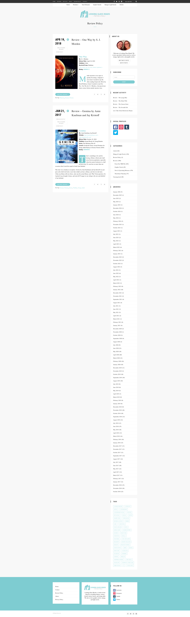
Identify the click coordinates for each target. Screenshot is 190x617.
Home (54, 1)
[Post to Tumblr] (101, 94)
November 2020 (117, 332)
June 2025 (116, 198)
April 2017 (116, 472)
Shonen (130, 547)
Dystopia (129, 512)
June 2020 (116, 348)
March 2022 (116, 283)
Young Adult (81, 188)
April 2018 (116, 433)
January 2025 (116, 205)
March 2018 (116, 436)
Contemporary (123, 509)
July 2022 (115, 270)
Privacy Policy (59, 599)
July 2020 (115, 345)
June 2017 (116, 465)
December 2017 (117, 446)
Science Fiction (69, 98)
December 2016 (117, 485)
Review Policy (77, 1)
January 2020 (116, 364)
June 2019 (116, 387)
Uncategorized (117, 177)
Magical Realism (118, 527)
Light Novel (122, 524)
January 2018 (116, 443)
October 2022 (117, 263)
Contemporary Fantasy (119, 512)
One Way (83, 56)
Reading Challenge (126, 541)
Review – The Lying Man (120, 97)
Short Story (116, 550)
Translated (116, 562)
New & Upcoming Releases (61, 48)
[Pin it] (104, 94)
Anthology (127, 506)
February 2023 (117, 250)
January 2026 (116, 192)
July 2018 (115, 423)
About (70, 1)
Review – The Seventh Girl (120, 107)
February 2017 (117, 478)
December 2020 (117, 329)
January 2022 (116, 289)
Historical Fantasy (118, 521)
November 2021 (117, 296)
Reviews (59, 1)
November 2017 (117, 449)
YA (123, 565)
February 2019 (117, 400)
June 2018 (116, 426)
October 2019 (117, 374)
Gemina (82, 130)
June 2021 (116, 309)
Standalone (125, 550)
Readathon (116, 541)
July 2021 (115, 306)
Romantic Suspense (125, 544)
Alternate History (118, 506)
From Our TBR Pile (60, 119)
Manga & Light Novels (110, 4)
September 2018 (117, 416)
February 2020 (117, 361)
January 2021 (116, 325)
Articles (65, 1)
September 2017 (117, 456)
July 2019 (115, 384)
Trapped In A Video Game (127, 562)
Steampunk (116, 553)
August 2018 (116, 420)
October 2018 (117, 413)
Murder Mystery (127, 530)
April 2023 (116, 244)
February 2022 (117, 286)
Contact (85, 1)
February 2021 (117, 322)
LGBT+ (115, 524)
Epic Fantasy (117, 515)
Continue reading (62, 94)
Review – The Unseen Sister (120, 104)
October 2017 (117, 452)
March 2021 (116, 319)
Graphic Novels (97, 4)
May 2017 (116, 469)
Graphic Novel (117, 518)
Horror (127, 521)
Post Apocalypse (126, 538)
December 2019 (117, 368)
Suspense (116, 556)
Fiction (130, 515)
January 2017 (116, 482)
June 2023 (116, 237)
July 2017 (115, 462)
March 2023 (116, 247)
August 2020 (116, 342)
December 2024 (117, 208)
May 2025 (116, 201)
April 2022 (116, 280)
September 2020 (117, 338)
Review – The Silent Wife (120, 101)
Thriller (75, 188)
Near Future (123, 532)
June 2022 (116, 273)
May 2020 (116, 351)
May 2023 (116, 241)
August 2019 (116, 381)
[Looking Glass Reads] (95, 14)
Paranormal (117, 538)
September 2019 (117, 377)
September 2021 (117, 299)
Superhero (124, 553)
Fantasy (124, 515)
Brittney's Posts (124, 60)
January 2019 (116, 403)
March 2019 (116, 397)
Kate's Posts (124, 62)
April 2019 (116, 394)
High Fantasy (126, 518)
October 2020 (117, 335)
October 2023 (117, 228)
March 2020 (116, 358)
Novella (124, 535)
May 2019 (116, 390)
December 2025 (117, 195)
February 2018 (117, 439)
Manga (126, 527)
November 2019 (117, 371)
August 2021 (116, 302)
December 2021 (117, 293)
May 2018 (116, 430)
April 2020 (116, 355)
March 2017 (116, 475)
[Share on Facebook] (94, 94)
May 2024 (116, 218)
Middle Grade (117, 530)
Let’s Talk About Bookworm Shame (123, 110)
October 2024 (117, 211)
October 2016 (117, 491)
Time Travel (129, 559)
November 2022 (117, 260)
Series (70, 188)
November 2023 (117, 224)
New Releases (86, 4)
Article (115, 151)
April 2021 (116, 315)
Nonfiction (116, 535)
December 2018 (117, 407)
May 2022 (116, 276)
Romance (116, 544)
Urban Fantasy (117, 565)
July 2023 (115, 234)
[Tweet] (97, 94)
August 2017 (116, 459)
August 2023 (116, 231)
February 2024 (117, 221)
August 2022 (116, 267)
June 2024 (116, 215)
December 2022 (117, 257)
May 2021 (116, 312)
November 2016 (117, 488)
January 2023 (116, 254)
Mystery (62, 98)
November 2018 (117, 410)
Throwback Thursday (120, 173)
